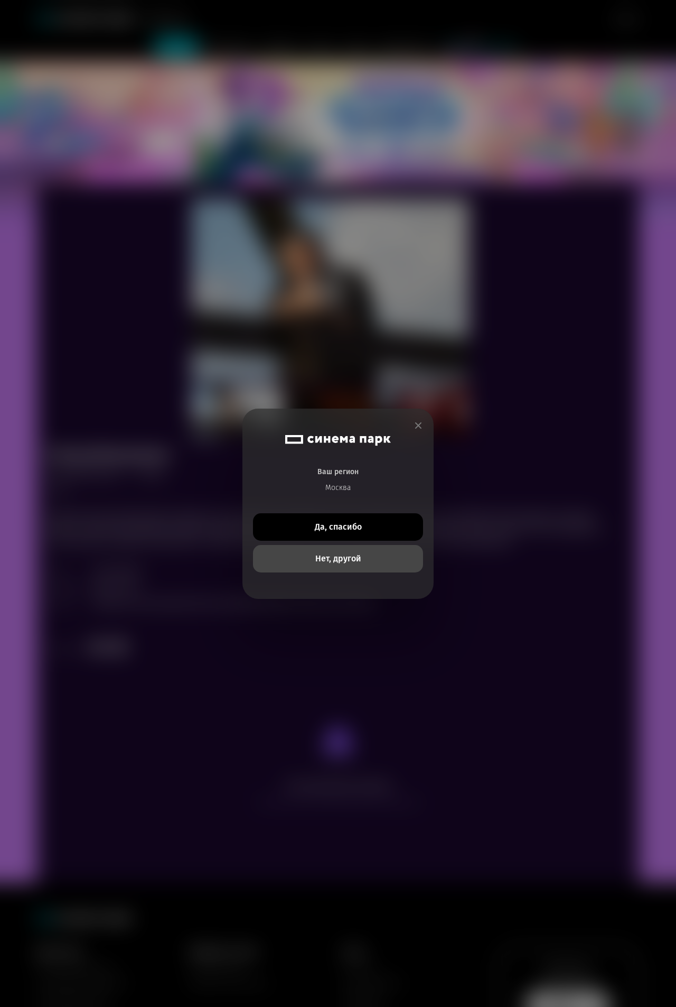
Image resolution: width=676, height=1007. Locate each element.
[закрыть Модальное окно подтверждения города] (418, 426)
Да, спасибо (338, 527)
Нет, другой (338, 558)
